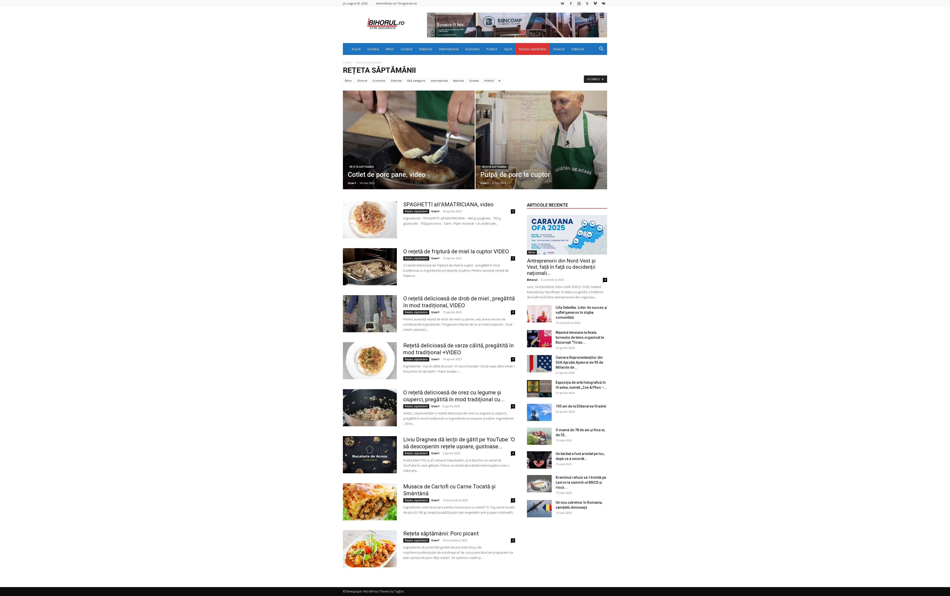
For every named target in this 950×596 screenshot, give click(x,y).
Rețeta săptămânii (532, 49)
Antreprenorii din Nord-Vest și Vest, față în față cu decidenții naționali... (561, 267)
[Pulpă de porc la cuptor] (541, 148)
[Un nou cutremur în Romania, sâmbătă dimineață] (539, 508)
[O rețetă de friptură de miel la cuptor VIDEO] (370, 266)
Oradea (373, 49)
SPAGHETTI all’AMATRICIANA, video (448, 204)
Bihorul (532, 280)
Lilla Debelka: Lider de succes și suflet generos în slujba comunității (581, 312)
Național (425, 49)
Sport (508, 49)
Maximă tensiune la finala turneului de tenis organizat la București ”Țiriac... (580, 337)
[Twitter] (587, 3)
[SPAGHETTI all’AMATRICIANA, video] (370, 219)
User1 (352, 183)
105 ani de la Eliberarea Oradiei (581, 406)
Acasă (356, 49)
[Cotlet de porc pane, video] (409, 148)
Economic (473, 49)
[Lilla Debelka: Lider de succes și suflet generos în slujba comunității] (539, 313)
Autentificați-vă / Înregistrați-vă (396, 3)
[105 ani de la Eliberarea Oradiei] (539, 412)
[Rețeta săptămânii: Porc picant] (370, 548)
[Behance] (562, 3)
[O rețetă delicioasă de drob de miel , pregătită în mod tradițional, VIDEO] (370, 313)
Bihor (390, 49)
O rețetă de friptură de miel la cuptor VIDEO (456, 251)
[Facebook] (570, 3)
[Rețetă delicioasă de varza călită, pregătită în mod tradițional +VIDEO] (370, 360)
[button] (601, 49)
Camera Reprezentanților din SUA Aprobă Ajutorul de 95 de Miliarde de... (579, 362)
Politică (492, 49)
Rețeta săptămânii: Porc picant (441, 533)
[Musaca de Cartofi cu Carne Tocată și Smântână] (370, 501)
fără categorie (416, 80)
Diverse (559, 49)
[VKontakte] (603, 3)
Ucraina (406, 49)
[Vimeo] (595, 3)
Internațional (449, 49)
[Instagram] (579, 3)
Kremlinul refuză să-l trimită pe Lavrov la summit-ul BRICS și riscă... (581, 482)
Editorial (578, 49)
